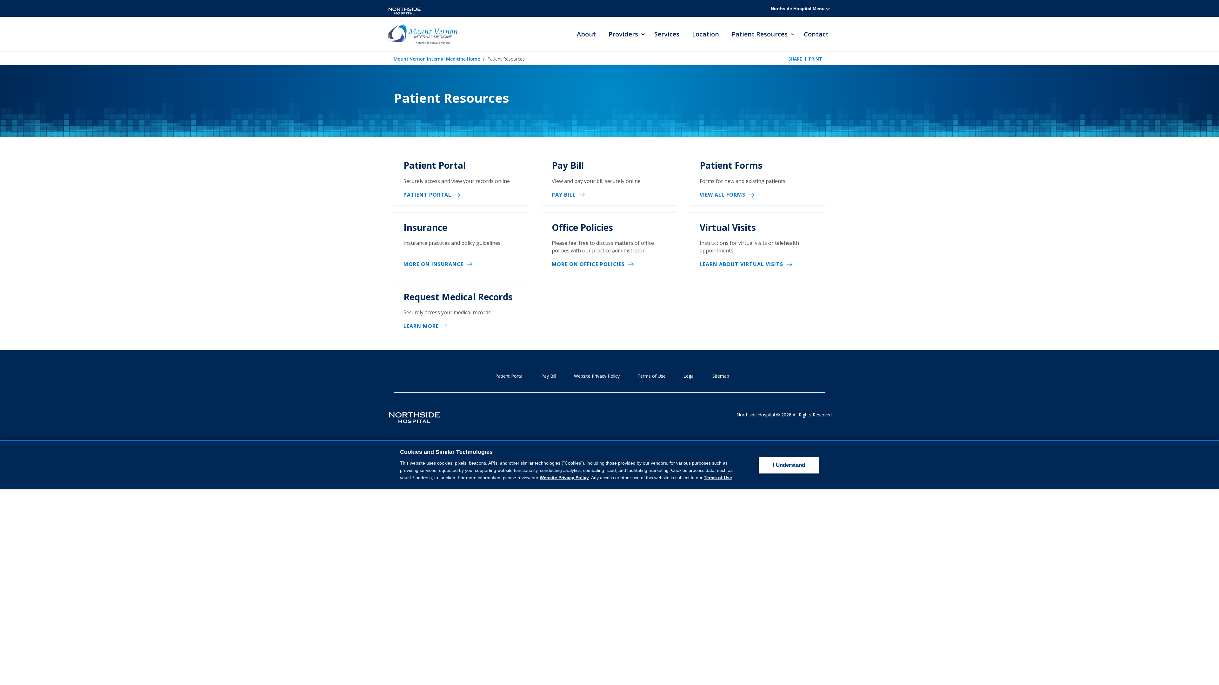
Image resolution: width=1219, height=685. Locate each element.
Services (666, 34)
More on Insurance (433, 264)
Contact (816, 34)
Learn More (421, 326)
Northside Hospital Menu (798, 8)
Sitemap (720, 376)
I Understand (789, 465)
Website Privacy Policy (597, 376)
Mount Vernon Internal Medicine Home (437, 59)
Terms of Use (651, 376)
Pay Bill (564, 194)
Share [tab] (795, 59)
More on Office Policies (588, 264)
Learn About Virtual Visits (741, 264)
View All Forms (722, 194)
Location (705, 34)
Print (815, 59)
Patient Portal (427, 194)
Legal (689, 376)
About (586, 34)
